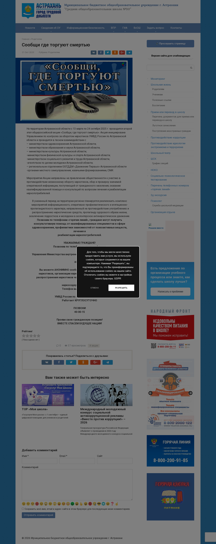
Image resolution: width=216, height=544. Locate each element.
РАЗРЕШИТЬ (121, 288)
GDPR (117, 278)
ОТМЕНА (94, 288)
